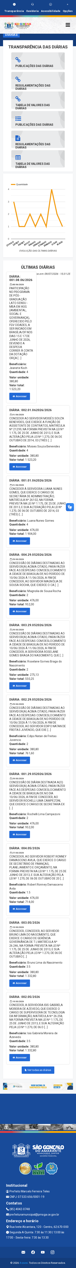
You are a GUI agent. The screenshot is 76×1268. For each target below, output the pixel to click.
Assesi (23, 1262)
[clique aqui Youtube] (42, 1252)
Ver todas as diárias (39, 1070)
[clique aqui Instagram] (52, 1252)
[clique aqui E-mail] (23, 1252)
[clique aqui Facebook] (33, 1252)
